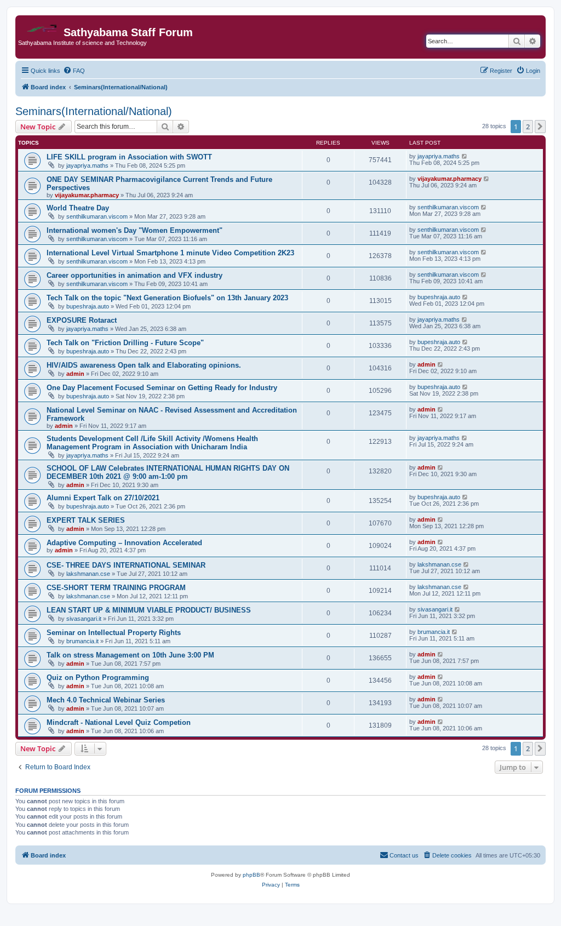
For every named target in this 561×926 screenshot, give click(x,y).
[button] (540, 126)
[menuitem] (74, 70)
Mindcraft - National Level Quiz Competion (119, 722)
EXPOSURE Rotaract (82, 320)
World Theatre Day (78, 208)
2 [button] (528, 127)
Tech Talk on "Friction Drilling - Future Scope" (125, 343)
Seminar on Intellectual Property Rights (114, 632)
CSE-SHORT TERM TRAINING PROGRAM (116, 588)
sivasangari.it (83, 618)
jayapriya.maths (87, 165)
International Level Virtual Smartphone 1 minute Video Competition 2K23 (170, 253)
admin (75, 373)
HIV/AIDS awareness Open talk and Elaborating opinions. (144, 365)
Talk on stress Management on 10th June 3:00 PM (130, 655)
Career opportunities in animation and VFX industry (134, 275)
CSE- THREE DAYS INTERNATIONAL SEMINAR (126, 565)
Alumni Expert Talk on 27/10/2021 (103, 498)
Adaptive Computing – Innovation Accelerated (124, 543)
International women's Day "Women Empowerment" (134, 230)
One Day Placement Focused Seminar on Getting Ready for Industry (162, 388)
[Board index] (41, 25)
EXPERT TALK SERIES (86, 520)
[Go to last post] (464, 156)
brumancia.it (82, 641)
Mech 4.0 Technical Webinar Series (106, 700)
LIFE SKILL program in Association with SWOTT (129, 157)
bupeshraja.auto (87, 306)
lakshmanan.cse (88, 573)
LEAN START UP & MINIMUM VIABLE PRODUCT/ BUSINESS (149, 610)
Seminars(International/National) (93, 111)
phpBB (251, 875)
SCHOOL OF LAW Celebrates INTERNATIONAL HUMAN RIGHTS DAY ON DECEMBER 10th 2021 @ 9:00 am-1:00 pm (168, 472)
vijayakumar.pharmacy (87, 195)
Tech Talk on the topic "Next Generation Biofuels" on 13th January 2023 (167, 298)
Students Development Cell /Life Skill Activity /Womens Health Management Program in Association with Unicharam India (152, 443)
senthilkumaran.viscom (97, 216)
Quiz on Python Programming (98, 677)
